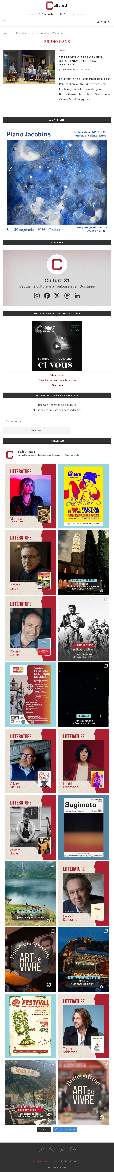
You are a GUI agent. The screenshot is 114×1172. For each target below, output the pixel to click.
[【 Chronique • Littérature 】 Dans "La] (30, 496)
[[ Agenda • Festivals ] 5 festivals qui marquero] (83, 694)
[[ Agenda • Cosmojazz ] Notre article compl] (30, 893)
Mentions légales (40, 1161)
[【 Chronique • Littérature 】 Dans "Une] (30, 827)
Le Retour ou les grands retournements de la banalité (80, 61)
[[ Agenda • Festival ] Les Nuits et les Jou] (30, 1026)
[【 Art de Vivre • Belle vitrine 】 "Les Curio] (83, 1092)
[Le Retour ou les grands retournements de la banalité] (29, 67)
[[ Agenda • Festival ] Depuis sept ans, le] (30, 694)
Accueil (6, 33)
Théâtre (62, 51)
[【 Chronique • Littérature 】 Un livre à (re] (83, 893)
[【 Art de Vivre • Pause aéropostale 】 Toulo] (30, 959)
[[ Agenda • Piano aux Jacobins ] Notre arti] (83, 562)
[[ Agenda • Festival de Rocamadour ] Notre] (83, 959)
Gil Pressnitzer (68, 69)
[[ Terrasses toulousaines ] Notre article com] (30, 1092)
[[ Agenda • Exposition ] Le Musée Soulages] (83, 827)
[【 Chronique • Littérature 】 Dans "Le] (83, 1026)
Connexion (54, 1161)
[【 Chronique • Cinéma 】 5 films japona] (83, 628)
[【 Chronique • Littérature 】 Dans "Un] (83, 761)
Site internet (57, 375)
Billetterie (57, 385)
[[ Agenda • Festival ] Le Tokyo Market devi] (83, 496)
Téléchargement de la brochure (57, 380)
